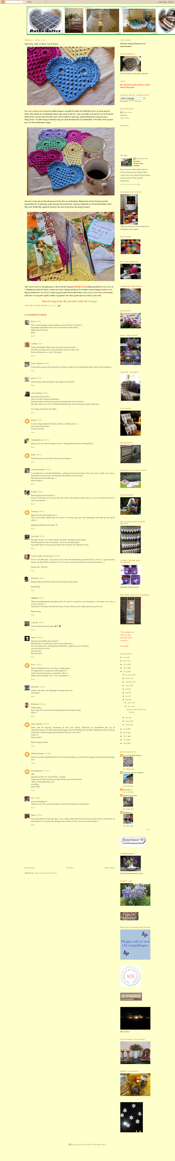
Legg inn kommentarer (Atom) (45, 873)
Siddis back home (38, 753)
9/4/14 (42, 578)
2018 (125, 657)
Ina (32, 797)
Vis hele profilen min (130, 184)
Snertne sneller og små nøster (42, 556)
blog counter (123, 115)
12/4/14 (42, 686)
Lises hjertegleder (38, 469)
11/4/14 (39, 664)
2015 (125, 668)
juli (126, 689)
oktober (128, 678)
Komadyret (127, 789)
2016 (125, 664)
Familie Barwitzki (130, 795)
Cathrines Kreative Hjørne (133, 772)
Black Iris (35, 578)
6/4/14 (48, 469)
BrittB (33, 420)
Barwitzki (35, 536)
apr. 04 (130, 706)
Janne (33, 637)
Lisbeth (34, 343)
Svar (32, 336)
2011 (125, 736)
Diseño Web (124, 118)
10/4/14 (40, 637)
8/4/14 (42, 536)
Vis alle (148, 829)
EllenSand (35, 704)
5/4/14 (39, 378)
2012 (125, 732)
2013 (125, 729)
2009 (125, 743)
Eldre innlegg (110, 867)
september (129, 682)
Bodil (33, 454)
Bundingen (127, 812)
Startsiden (70, 867)
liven (33, 664)
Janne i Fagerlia (37, 363)
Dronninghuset (37, 770)
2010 (125, 739)
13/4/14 (46, 724)
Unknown (34, 511)
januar (127, 724)
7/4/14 (41, 511)
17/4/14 (46, 770)
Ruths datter (142, 158)
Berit (33, 321)
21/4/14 (37, 798)
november (129, 674)
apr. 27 (130, 702)
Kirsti (33, 378)
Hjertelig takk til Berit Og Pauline (41, 43)
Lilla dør (34, 622)
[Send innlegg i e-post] (58, 305)
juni (127, 692)
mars (127, 717)
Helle (33, 815)
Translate (138, 101)
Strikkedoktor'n (37, 439)
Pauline (34, 491)
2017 (125, 661)
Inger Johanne (36, 723)
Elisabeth (34, 686)
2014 (125, 671)
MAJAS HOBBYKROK (132, 755)
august (128, 685)
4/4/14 (38, 321)
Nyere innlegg (30, 867)
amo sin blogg (36, 393)
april (127, 699)
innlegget (92, 301)
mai (127, 696)
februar (128, 721)
